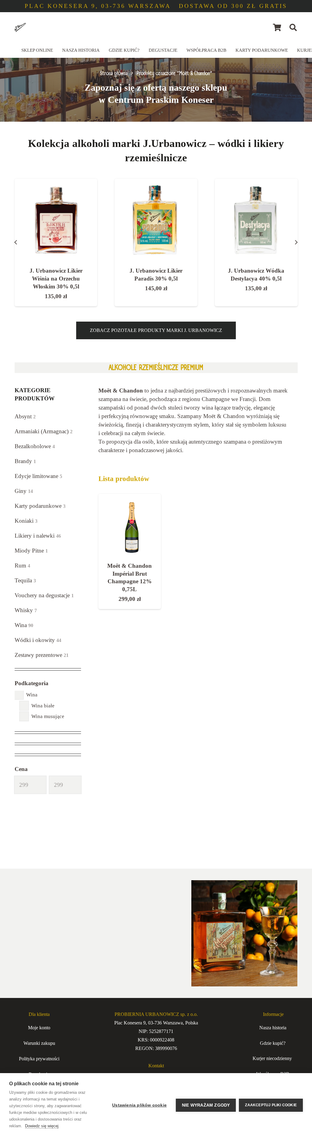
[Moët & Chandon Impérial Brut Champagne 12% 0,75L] (129, 525)
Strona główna (113, 73)
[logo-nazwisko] (20, 27)
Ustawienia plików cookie (139, 1105)
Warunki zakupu (39, 1043)
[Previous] (16, 242)
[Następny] (296, 242)
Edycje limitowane (38, 476)
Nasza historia (272, 1027)
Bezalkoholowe (35, 446)
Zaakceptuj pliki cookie (271, 1105)
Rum (22, 565)
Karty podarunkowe (40, 506)
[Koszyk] (277, 27)
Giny (24, 491)
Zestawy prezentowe (42, 655)
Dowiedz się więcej (41, 1126)
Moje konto (39, 1027)
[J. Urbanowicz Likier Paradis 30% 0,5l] (55, 220)
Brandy (25, 461)
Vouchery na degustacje (44, 595)
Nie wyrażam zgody (206, 1105)
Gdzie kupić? (272, 1043)
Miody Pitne (31, 550)
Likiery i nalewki (38, 535)
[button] (293, 27)
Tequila (25, 580)
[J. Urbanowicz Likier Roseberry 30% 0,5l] (256, 220)
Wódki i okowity (38, 640)
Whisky (26, 610)
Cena (21, 769)
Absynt (25, 416)
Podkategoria (31, 683)
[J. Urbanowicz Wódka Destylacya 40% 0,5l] (156, 220)
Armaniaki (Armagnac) (44, 431)
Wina (24, 625)
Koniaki (26, 521)
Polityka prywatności (39, 1058)
